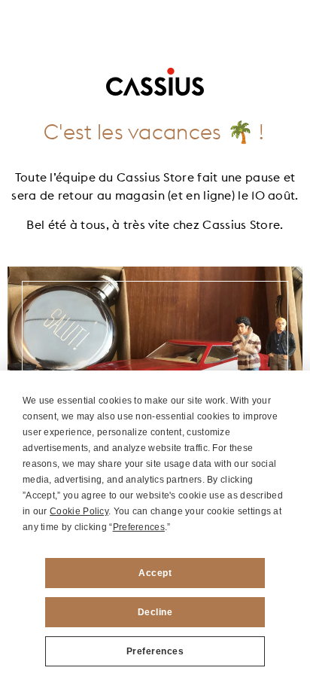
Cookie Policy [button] (79, 511)
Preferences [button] (139, 527)
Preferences (155, 651)
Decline (155, 612)
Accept (155, 573)
